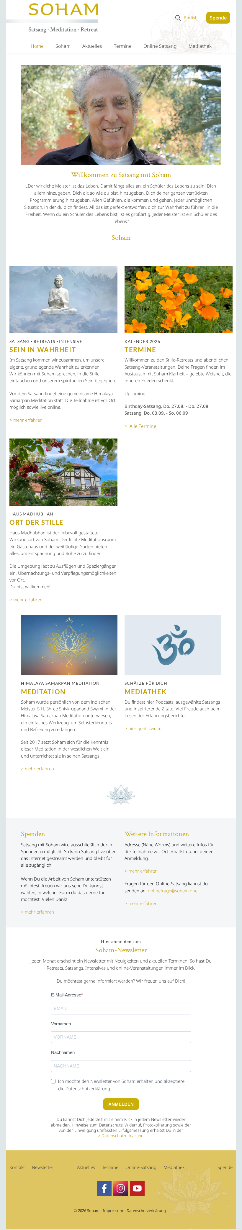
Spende (218, 17)
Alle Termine (143, 426)
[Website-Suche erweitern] (178, 17)
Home (37, 46)
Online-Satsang (140, 1167)
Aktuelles (92, 46)
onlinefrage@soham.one (172, 891)
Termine (123, 46)
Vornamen (61, 1023)
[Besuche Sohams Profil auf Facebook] (120, 1188)
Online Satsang (160, 46)
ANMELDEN (121, 1104)
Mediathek (200, 46)
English (190, 17)
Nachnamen (63, 1052)
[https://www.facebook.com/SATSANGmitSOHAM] (104, 1188)
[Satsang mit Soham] (52, 18)
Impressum (113, 1210)
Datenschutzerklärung (122, 1135)
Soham (63, 46)
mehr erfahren (39, 912)
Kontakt (17, 1167)
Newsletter (42, 1167)
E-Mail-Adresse (66, 994)
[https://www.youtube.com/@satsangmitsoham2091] (137, 1188)
